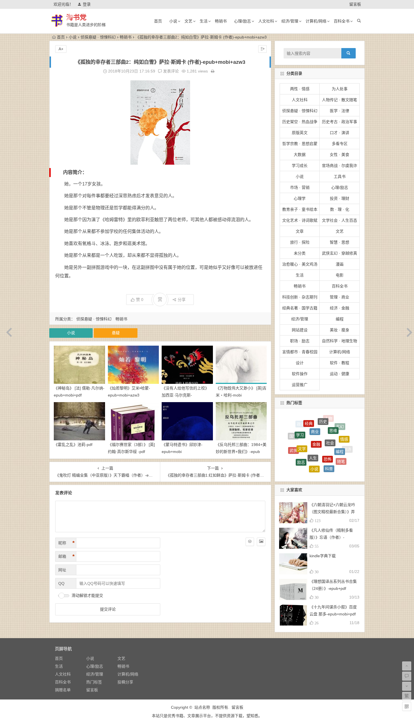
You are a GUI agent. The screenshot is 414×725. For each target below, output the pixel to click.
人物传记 (330, 470)
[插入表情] (250, 542)
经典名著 (334, 460)
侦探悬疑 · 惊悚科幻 (98, 37)
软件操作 (300, 373)
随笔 (341, 446)
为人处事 (340, 89)
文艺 (188, 21)
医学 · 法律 (339, 110)
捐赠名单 (63, 690)
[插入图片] (261, 542)
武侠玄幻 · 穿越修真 (339, 253)
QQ (61, 583)
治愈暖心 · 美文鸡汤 (299, 264)
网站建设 (300, 330)
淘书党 (76, 17)
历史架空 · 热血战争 (299, 121)
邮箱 (66, 556)
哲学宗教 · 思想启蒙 (299, 143)
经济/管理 (289, 21)
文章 (300, 231)
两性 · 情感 (300, 89)
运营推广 (300, 384)
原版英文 (300, 132)
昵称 (66, 543)
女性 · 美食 (339, 154)
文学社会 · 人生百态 (339, 220)
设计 (300, 363)
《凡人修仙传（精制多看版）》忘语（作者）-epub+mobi (331, 537)
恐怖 (327, 432)
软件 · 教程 (339, 363)
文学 (302, 428)
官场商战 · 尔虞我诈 (339, 165)
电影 (340, 275)
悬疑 (116, 332)
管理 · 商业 (339, 297)
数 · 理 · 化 (339, 209)
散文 (295, 455)
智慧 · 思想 (339, 242)
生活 (204, 21)
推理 (306, 458)
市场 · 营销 (300, 187)
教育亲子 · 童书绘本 (299, 209)
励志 (301, 443)
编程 (340, 319)
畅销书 (221, 21)
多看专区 (340, 143)
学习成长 (300, 165)
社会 (330, 421)
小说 (173, 21)
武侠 (293, 440)
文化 (320, 460)
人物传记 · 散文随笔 (339, 100)
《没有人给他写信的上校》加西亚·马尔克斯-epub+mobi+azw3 (185, 395)
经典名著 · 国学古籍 (299, 308)
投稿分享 (125, 682)
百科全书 (342, 21)
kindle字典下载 (323, 556)
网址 (62, 570)
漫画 (340, 264)
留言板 (355, 4)
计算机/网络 (316, 21)
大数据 (300, 154)
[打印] (213, 71)
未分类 (300, 253)
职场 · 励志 (300, 341)
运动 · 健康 (339, 373)
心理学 (300, 198)
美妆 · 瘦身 (339, 330)
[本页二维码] (406, 706)
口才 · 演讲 (339, 132)
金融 (316, 420)
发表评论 (170, 71)
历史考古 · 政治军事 (339, 121)
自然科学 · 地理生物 (339, 341)
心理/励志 (242, 21)
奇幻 (304, 467)
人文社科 (266, 21)
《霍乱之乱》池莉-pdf (73, 444)
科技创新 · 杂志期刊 (299, 297)
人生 (313, 431)
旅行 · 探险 (300, 242)
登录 (87, 4)
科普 (329, 447)
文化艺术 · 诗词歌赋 (299, 220)
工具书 (340, 176)
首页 (158, 21)
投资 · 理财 (339, 198)
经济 (347, 445)
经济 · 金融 (339, 308)
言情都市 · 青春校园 (299, 352)
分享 (182, 299)
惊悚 (317, 470)
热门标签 (94, 682)
